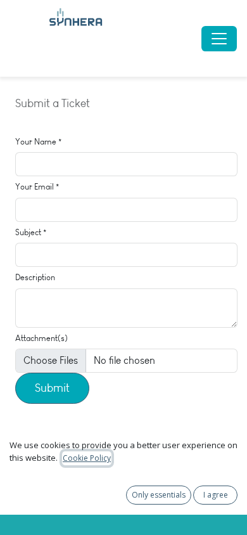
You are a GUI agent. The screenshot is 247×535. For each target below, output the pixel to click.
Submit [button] (52, 388)
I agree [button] (215, 494)
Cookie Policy (87, 458)
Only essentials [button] (159, 494)
